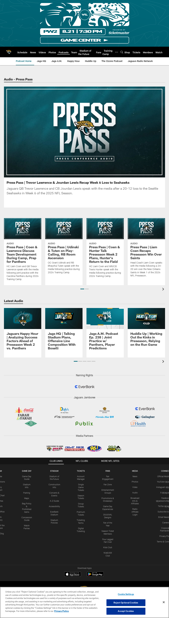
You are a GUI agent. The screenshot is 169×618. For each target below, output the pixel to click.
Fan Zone (108, 484)
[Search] (121, 52)
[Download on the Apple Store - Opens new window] (72, 574)
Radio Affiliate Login (135, 512)
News (135, 476)
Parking (26, 493)
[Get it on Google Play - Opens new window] (95, 576)
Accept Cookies (126, 611)
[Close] (163, 602)
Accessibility (54, 506)
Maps (26, 498)
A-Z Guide (54, 501)
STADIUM (54, 471)
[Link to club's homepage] (8, 52)
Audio (135, 492)
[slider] (84, 169)
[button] (63, 132)
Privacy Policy (61, 611)
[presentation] (163, 289)
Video (134, 487)
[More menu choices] (116, 52)
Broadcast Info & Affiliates (135, 501)
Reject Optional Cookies (126, 602)
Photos (135, 481)
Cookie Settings (126, 594)
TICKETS (81, 471)
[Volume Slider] (140, 174)
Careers (165, 522)
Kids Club (107, 547)
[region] (84, 602)
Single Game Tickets (81, 487)
